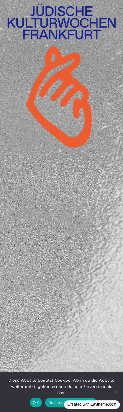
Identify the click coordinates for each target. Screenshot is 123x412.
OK (36, 402)
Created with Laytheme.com (91, 404)
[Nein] (115, 392)
